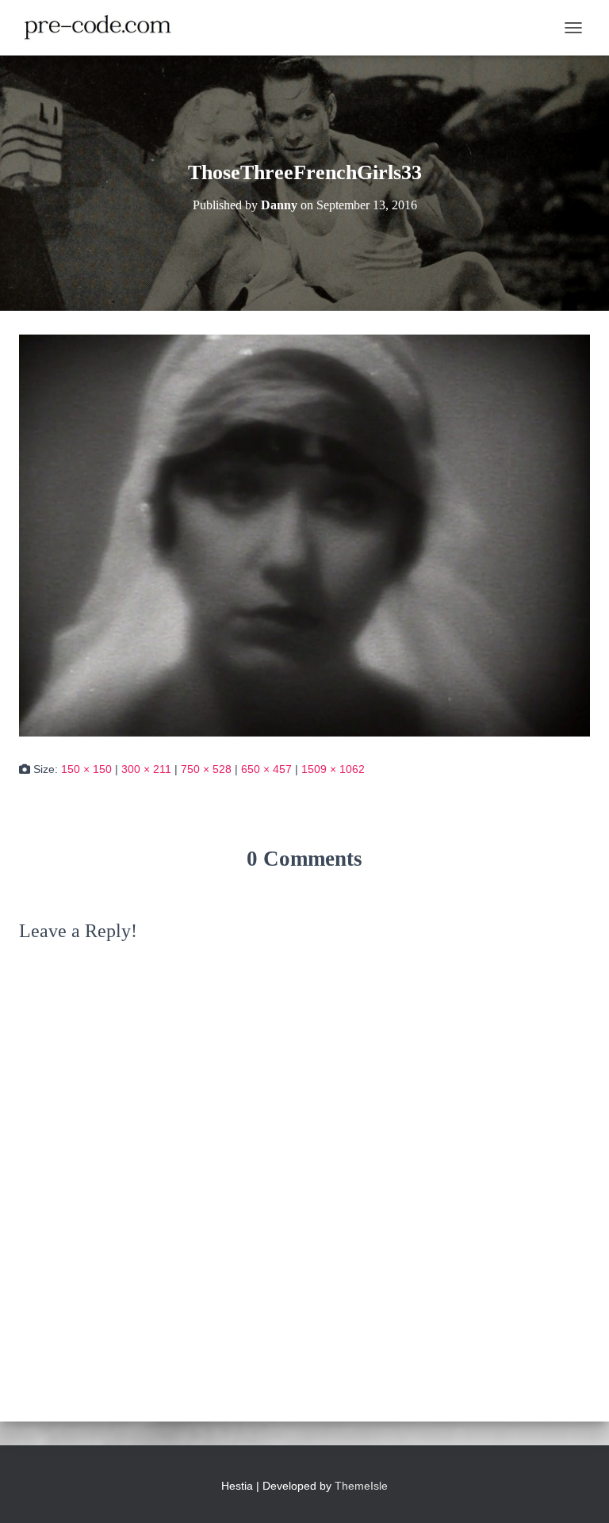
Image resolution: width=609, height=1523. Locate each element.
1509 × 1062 (333, 769)
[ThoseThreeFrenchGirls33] (304, 534)
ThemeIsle (361, 1485)
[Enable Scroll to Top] (577, 1491)
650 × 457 (266, 769)
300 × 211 (146, 769)
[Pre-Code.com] (104, 28)
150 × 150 (86, 769)
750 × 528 (206, 769)
